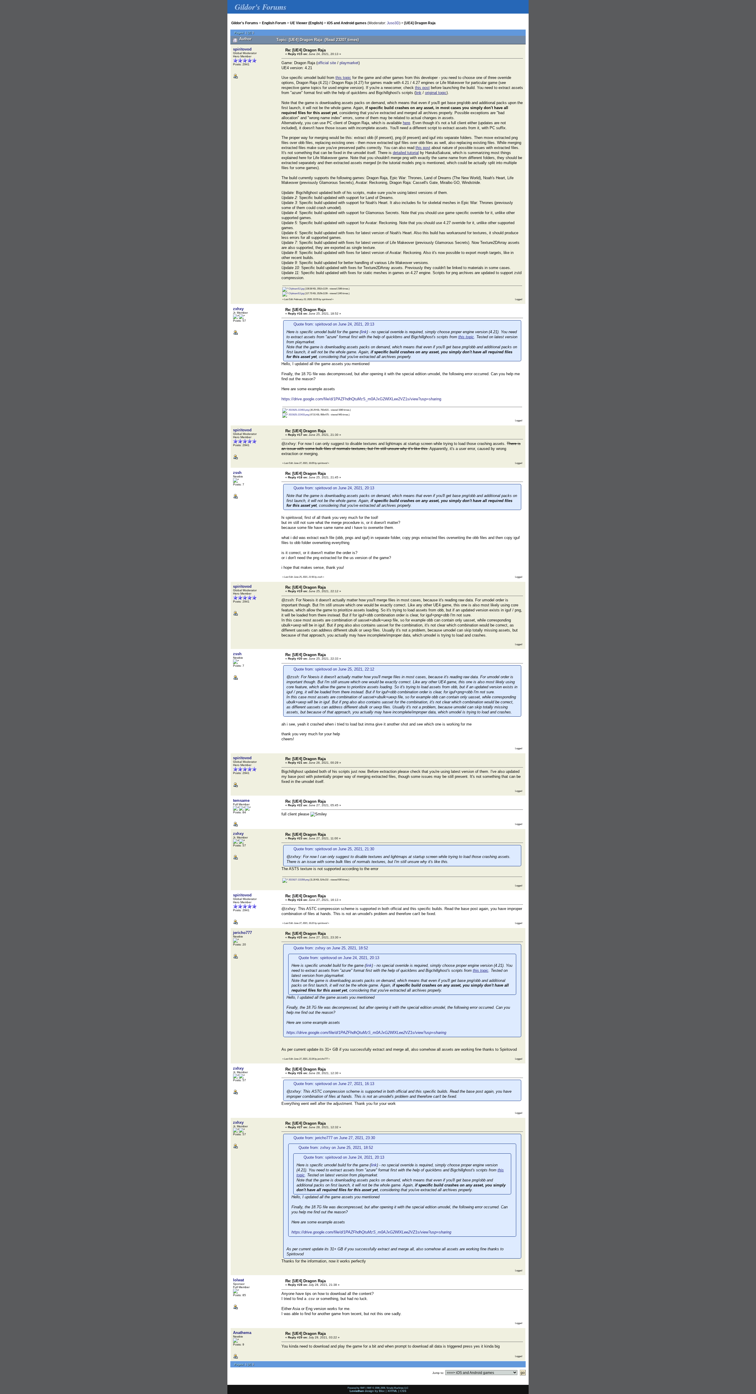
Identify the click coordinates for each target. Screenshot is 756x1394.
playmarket (349, 63)
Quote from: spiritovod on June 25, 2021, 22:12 (334, 669)
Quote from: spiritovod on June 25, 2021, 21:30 (334, 849)
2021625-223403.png (298, 409)
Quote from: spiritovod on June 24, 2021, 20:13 (334, 324)
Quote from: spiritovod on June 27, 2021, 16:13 (334, 1083)
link (364, 332)
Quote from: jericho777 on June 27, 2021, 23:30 (334, 1138)
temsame (241, 800)
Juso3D (393, 23)
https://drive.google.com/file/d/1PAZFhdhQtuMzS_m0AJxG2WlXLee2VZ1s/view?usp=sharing (361, 399)
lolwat (238, 1280)
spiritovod (242, 49)
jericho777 (242, 932)
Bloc (382, 1391)
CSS (403, 1391)
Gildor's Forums (244, 23)
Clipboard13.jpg (296, 293)
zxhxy (238, 309)
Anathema (242, 1332)
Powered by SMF (356, 1387)
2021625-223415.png (298, 414)
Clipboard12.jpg (296, 288)
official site (326, 63)
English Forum (274, 23)
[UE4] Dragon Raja (420, 23)
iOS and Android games (346, 23)
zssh (237, 472)
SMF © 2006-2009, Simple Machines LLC (387, 1387)
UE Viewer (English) (306, 23)
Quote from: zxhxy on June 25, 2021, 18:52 (331, 948)
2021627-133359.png (298, 879)
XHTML (392, 1391)
